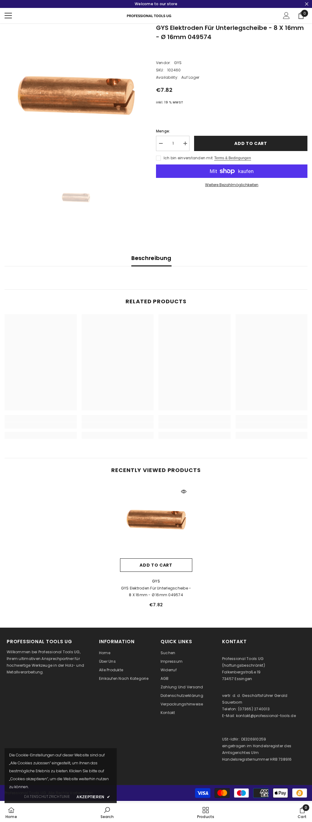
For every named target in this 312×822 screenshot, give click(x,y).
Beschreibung (151, 258)
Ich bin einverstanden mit (188, 157)
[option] (76, 94)
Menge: (163, 131)
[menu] (8, 15)
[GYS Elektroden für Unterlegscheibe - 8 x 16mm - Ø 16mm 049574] (156, 519)
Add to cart (250, 143)
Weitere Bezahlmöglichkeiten (231, 184)
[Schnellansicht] (183, 491)
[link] (41, 425)
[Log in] (286, 15)
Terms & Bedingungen (232, 158)
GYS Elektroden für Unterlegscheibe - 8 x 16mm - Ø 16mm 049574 (156, 591)
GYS (178, 62)
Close (306, 4)
